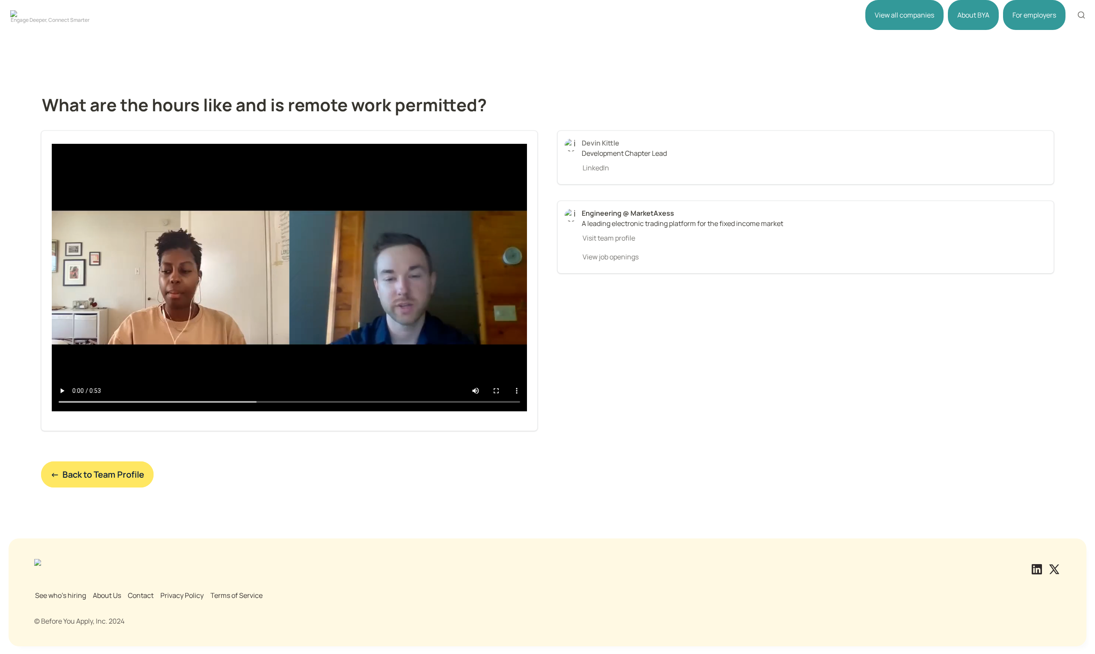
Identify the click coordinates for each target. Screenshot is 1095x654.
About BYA (973, 15)
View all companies (904, 15)
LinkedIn (596, 167)
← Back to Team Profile (97, 474)
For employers (1034, 15)
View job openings (611, 257)
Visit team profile (609, 238)
